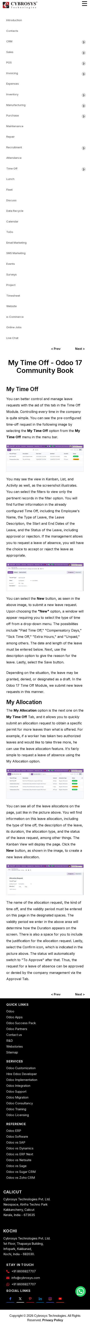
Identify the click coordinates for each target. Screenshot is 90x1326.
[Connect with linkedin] (40, 1299)
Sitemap (12, 1052)
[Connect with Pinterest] (30, 1299)
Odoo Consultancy (19, 1103)
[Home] (20, 7)
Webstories (14, 1046)
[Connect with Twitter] (20, 1299)
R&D (9, 1041)
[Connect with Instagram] (50, 1299)
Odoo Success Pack (21, 1023)
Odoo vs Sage (16, 1166)
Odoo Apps (14, 1017)
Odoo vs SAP (15, 1142)
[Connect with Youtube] (60, 1299)
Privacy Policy (52, 1320)
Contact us (14, 1035)
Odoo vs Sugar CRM (21, 1172)
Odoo (10, 1011)
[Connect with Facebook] (10, 1299)
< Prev (55, 348)
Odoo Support (16, 1091)
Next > (80, 348)
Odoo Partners (16, 1029)
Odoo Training (16, 1109)
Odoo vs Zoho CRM (20, 1178)
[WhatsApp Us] (80, 1291)
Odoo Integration (18, 1086)
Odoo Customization (21, 1068)
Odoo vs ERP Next (19, 1154)
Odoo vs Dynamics (19, 1148)
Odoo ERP (13, 1131)
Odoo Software (17, 1137)
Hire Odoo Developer (21, 1074)
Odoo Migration (17, 1097)
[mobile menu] (84, 3)
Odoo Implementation (21, 1080)
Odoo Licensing (17, 1115)
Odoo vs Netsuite (18, 1160)
